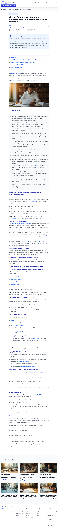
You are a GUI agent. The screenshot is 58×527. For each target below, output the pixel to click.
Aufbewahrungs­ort (24, 361)
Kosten (31, 2)
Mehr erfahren (4, 479)
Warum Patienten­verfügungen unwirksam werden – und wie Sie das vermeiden (9, 496)
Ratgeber (46, 2)
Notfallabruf (28, 513)
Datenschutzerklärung (52, 511)
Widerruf (18, 517)
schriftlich (26, 241)
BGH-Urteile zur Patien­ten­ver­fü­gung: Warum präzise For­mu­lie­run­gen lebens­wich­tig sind (28, 496)
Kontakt (17, 515)
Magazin (51, 2)
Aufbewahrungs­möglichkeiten (28, 366)
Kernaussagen (14, 57)
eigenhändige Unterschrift (19, 325)
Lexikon (38, 513)
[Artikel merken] (48, 26)
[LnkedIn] (53, 525)
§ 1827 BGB (38, 394)
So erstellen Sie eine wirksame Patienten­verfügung (23, 62)
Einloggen (28, 508)
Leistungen (26, 2)
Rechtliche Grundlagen (16, 67)
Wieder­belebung (15, 284)
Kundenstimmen (19, 513)
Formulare (39, 517)
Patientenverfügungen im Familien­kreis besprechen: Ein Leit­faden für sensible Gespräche (28, 477)
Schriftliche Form (15, 320)
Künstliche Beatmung (16, 279)
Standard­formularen (34, 201)
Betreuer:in (21, 411)
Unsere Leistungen (20, 511)
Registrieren (28, 511)
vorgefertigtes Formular (14, 218)
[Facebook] (46, 525)
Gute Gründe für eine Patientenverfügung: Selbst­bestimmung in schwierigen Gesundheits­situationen (47, 477)
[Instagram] (48, 525)
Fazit (12, 69)
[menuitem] (26, 2)
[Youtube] (56, 525)
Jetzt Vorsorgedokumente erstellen (8, 5)
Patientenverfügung (14, 13)
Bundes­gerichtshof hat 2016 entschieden (21, 223)
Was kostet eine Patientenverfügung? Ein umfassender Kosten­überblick (9, 476)
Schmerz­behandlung (16, 281)
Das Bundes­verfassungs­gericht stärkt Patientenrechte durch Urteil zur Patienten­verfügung (48, 496)
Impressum (49, 519)
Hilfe (56, 2)
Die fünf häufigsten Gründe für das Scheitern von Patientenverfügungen (28, 59)
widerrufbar (24, 402)
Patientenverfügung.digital (36, 372)
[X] (51, 525)
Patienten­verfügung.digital (29, 165)
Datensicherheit (38, 2)
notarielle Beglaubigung (17, 331)
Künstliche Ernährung (16, 276)
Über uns (18, 508)
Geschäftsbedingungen (52, 508)
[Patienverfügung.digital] (8, 2)
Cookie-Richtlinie (51, 513)
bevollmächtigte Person (27, 347)
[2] (29, 212)
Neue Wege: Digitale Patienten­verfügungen (21, 64)
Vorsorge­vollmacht (35, 338)
